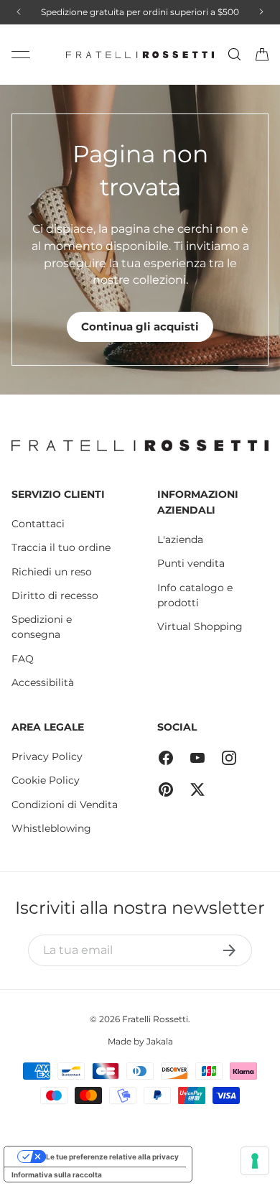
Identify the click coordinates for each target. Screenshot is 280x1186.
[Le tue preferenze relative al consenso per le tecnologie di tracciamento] (255, 1161)
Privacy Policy (47, 756)
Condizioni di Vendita (64, 804)
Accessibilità (42, 682)
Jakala (159, 1041)
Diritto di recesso (54, 595)
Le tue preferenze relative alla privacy (112, 1156)
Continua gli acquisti (140, 326)
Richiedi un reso (51, 571)
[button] (262, 54)
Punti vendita (191, 563)
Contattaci (38, 523)
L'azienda (180, 539)
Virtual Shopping (200, 626)
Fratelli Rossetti (155, 1019)
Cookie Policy (45, 780)
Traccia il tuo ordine (61, 547)
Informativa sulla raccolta (56, 1174)
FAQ (22, 658)
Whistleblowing (51, 828)
